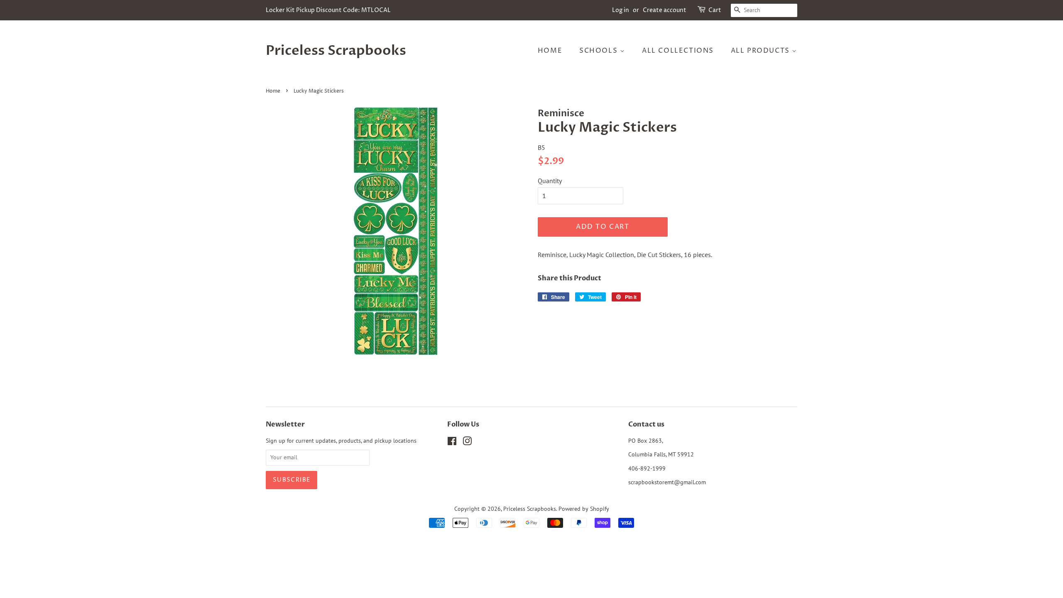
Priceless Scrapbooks (336, 51)
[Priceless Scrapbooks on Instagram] (467, 442)
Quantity (550, 180)
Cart (714, 10)
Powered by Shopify (583, 508)
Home (550, 50)
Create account (664, 10)
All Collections (678, 50)
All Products (761, 50)
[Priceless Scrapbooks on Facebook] (452, 442)
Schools (599, 50)
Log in (620, 10)
